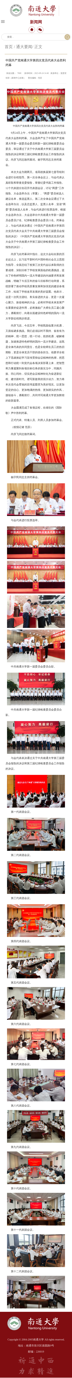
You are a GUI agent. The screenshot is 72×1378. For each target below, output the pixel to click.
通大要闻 (24, 47)
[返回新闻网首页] (36, 1316)
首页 (9, 47)
